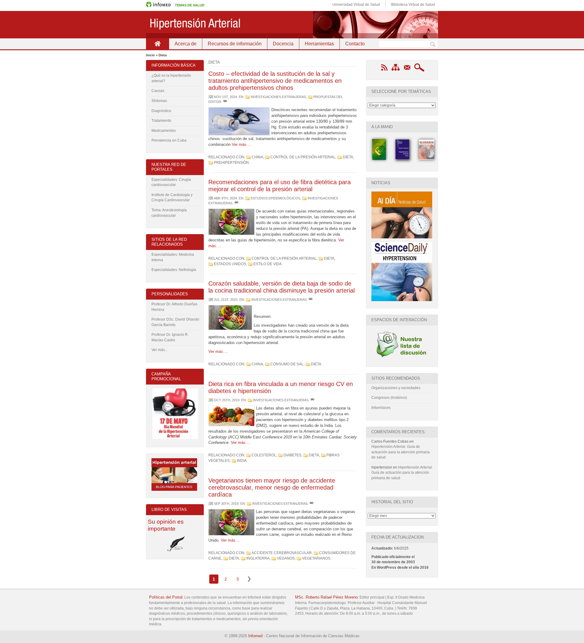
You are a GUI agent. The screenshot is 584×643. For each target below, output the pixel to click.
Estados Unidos (230, 264)
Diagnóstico (161, 111)
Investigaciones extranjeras (278, 97)
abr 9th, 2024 (225, 198)
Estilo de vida (267, 264)
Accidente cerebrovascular (282, 553)
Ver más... (159, 350)
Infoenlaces (381, 408)
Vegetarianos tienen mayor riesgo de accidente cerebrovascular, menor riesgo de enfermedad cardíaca (271, 487)
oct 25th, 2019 (226, 400)
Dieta (348, 157)
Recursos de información (235, 43)
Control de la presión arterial (302, 157)
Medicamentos (163, 130)
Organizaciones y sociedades (395, 388)
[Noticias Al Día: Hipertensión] (401, 237)
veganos (286, 558)
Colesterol (264, 455)
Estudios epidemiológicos (275, 198)
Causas (157, 91)
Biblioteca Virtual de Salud (413, 4)
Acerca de (185, 43)
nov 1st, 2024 (225, 97)
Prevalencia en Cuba (168, 140)
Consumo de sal (287, 364)
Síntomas (159, 101)
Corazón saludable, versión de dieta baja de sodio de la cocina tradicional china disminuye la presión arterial (281, 287)
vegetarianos (316, 558)
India (242, 461)
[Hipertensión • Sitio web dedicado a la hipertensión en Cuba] (292, 24)
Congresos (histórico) (389, 397)
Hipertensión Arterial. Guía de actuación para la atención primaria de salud (400, 451)
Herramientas (319, 43)
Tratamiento (161, 120)
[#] (225, 102)
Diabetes (292, 455)
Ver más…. (242, 144)
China (257, 157)
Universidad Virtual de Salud (356, 4)
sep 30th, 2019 (226, 503)
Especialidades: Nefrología (173, 270)
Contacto (355, 43)
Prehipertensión (231, 162)
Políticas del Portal (165, 597)
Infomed (255, 636)
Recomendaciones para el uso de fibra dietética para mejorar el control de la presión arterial (279, 185)
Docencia (283, 43)
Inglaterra (257, 558)
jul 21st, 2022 (226, 299)
